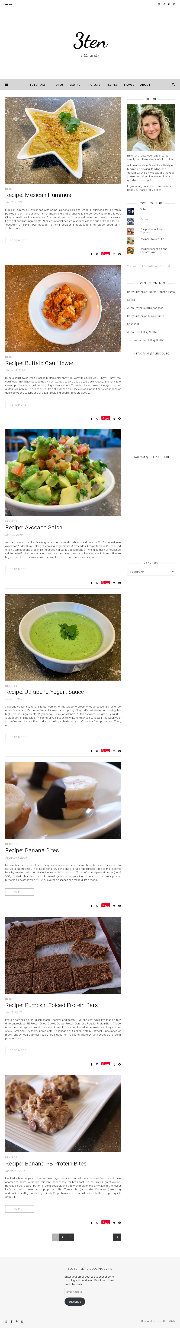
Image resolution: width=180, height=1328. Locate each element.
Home (9, 4)
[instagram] (159, 4)
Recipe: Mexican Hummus (38, 195)
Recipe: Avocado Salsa (34, 527)
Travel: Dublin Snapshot (148, 308)
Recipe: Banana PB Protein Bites (46, 1163)
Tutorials (38, 84)
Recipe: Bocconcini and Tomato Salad (153, 250)
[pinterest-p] (169, 4)
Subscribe (75, 1301)
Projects (93, 84)
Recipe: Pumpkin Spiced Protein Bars (51, 1005)
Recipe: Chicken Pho (152, 239)
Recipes (112, 84)
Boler (143, 209)
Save (107, 254)
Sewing (75, 84)
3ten (90, 40)
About (145, 84)
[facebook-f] (164, 4)
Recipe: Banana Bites (32, 850)
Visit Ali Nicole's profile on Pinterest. (149, 266)
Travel (129, 84)
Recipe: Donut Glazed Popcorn (153, 230)
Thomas (132, 340)
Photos (58, 84)
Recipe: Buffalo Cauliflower (39, 363)
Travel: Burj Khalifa (145, 332)
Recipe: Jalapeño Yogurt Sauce (44, 692)
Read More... (20, 240)
